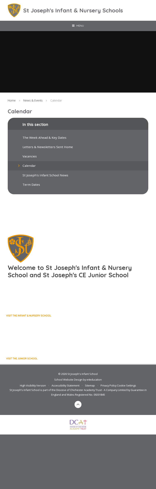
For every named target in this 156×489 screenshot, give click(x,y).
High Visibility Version (33, 385)
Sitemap (90, 385)
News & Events (33, 100)
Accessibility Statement (65, 385)
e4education (94, 379)
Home (12, 100)
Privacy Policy (108, 385)
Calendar (56, 100)
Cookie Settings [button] (126, 385)
